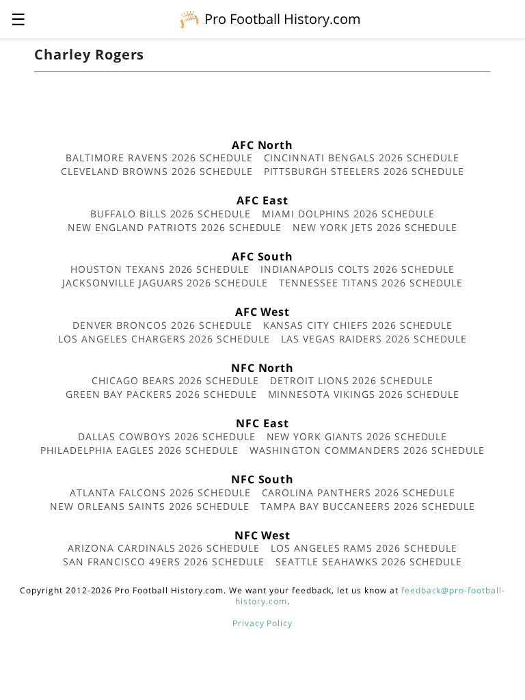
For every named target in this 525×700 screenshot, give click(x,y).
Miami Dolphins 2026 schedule (348, 213)
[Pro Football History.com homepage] (189, 18)
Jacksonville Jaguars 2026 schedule (165, 282)
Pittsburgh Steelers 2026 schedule (364, 171)
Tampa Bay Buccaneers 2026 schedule (367, 506)
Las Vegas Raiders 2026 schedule (374, 338)
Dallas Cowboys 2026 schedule (167, 436)
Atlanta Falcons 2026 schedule (160, 492)
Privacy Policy (262, 623)
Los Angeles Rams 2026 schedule (364, 547)
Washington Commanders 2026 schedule (367, 450)
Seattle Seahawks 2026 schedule (368, 561)
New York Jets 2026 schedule (375, 227)
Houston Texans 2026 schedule (160, 268)
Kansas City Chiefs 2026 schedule (358, 325)
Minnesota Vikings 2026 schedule (364, 394)
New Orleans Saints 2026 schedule (150, 506)
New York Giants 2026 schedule (357, 436)
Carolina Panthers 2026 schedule (359, 492)
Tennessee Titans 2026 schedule (371, 282)
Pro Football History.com (282, 19)
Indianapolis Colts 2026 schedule (357, 268)
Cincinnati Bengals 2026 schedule (362, 157)
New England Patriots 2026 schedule (175, 227)
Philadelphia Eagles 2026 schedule (139, 450)
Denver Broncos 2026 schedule (162, 325)
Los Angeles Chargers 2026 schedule (164, 338)
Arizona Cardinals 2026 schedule (164, 547)
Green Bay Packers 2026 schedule (161, 394)
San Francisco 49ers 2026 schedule (164, 561)
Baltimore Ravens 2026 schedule (159, 157)
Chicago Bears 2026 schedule (175, 380)
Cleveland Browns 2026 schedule (157, 171)
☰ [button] (18, 19)
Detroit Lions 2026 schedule (351, 380)
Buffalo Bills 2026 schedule (170, 213)
